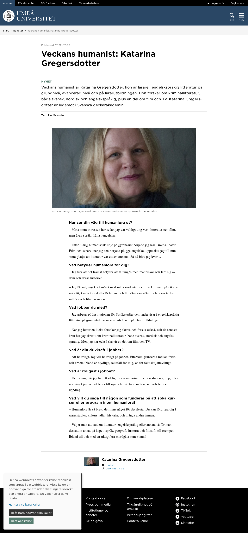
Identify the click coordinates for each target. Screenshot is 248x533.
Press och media (98, 504)
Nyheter (18, 30)
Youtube (187, 516)
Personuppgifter (139, 515)
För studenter (26, 3)
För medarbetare (88, 3)
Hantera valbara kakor (24, 504)
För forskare (48, 3)
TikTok (186, 510)
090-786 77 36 (115, 468)
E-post (110, 465)
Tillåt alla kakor (21, 521)
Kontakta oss (95, 498)
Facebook (188, 498)
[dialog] (42, 501)
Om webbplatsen (140, 498)
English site (237, 3)
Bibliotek (67, 3)
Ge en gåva (94, 521)
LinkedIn (187, 522)
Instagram (188, 504)
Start (6, 30)
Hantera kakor (137, 521)
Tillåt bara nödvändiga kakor (31, 512)
